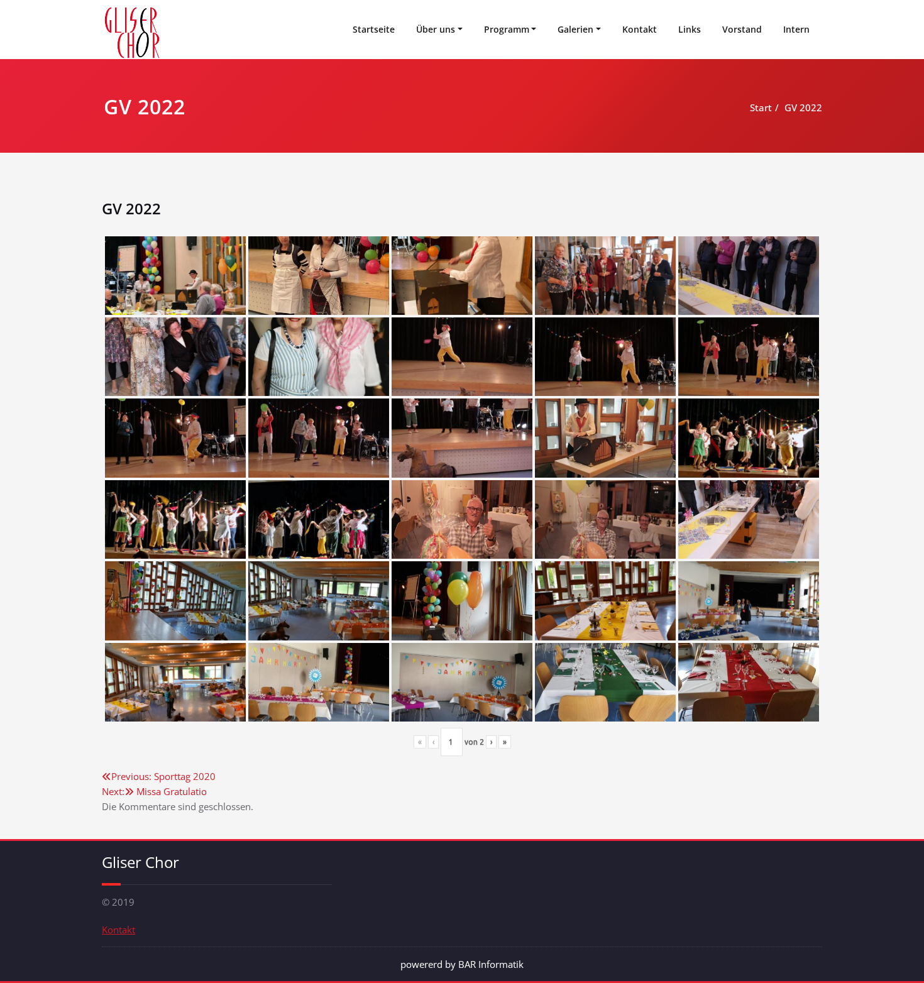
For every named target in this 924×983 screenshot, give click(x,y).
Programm (506, 29)
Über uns (435, 29)
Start (761, 107)
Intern (796, 29)
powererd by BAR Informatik (462, 964)
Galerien (575, 29)
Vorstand (742, 29)
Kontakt (639, 29)
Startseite (374, 29)
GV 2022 (803, 107)
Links (689, 29)
